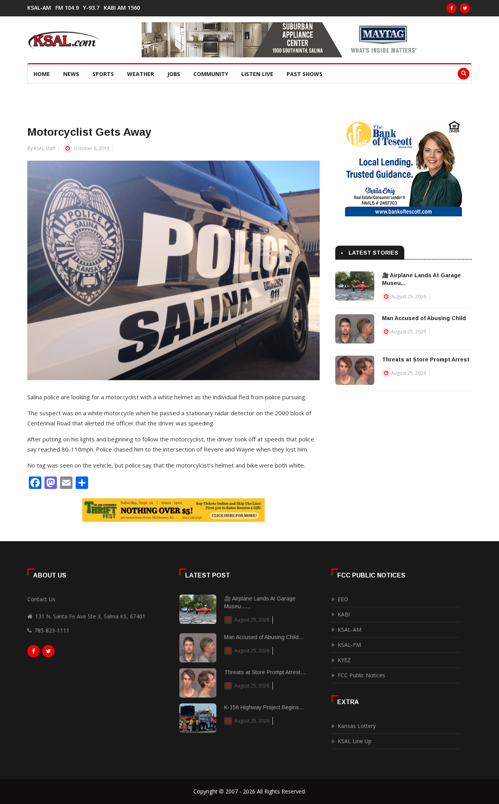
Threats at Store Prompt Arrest (425, 359)
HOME (42, 74)
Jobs (173, 74)
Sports (103, 74)
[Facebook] (451, 8)
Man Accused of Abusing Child (424, 318)
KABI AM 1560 (122, 7)
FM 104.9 (67, 7)
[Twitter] (465, 8)
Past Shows (304, 74)
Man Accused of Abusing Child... (263, 637)
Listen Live (257, 74)
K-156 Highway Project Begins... (264, 707)
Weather (140, 74)
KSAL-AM (39, 7)
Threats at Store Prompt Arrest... (264, 672)
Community (210, 74)
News (71, 74)
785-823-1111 (51, 630)
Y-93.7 (91, 7)
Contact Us (41, 599)
